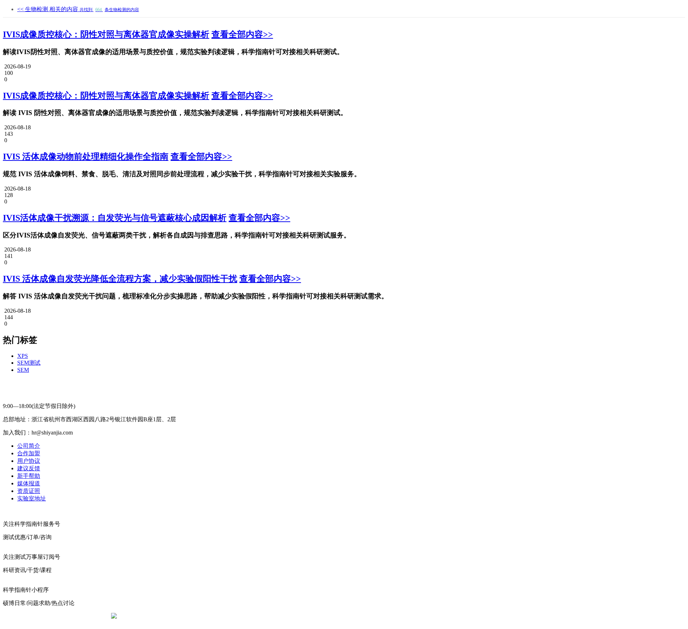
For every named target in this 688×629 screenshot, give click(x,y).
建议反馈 (28, 468)
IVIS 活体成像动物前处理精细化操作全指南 (85, 156)
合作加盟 (28, 453)
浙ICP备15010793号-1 (333, 616)
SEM (23, 370)
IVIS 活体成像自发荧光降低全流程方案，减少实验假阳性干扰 (120, 278)
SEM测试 (28, 363)
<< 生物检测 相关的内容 (78, 9)
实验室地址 (31, 498)
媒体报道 (28, 483)
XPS (22, 356)
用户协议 (28, 461)
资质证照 (28, 491)
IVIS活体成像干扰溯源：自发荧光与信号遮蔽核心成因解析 (114, 217)
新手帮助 (28, 476)
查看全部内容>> (242, 34)
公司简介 (28, 446)
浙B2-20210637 (285, 616)
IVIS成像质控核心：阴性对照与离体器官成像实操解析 (106, 34)
